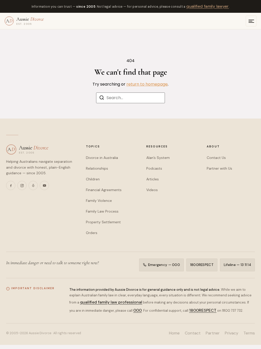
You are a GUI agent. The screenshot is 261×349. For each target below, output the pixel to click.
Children (93, 179)
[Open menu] (251, 21)
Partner (213, 333)
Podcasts (154, 168)
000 (137, 310)
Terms (249, 333)
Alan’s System (158, 157)
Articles (152, 179)
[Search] (101, 98)
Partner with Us (219, 168)
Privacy (231, 333)
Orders (91, 232)
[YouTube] (44, 185)
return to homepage (147, 84)
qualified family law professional (111, 302)
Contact (193, 333)
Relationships (97, 168)
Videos (152, 190)
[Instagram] (22, 185)
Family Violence (99, 200)
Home (174, 333)
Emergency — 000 (164, 265)
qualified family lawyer (207, 6)
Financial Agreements (104, 190)
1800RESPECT (202, 265)
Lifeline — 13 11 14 (237, 265)
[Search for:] (130, 97)
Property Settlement (103, 222)
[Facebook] (10, 185)
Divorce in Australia (102, 157)
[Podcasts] (33, 185)
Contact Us (216, 157)
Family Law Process (102, 211)
